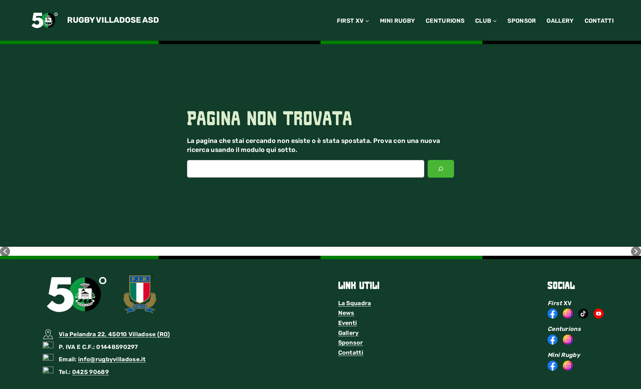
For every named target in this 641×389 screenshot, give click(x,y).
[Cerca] (441, 169)
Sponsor (350, 342)
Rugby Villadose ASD (113, 20)
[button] (5, 251)
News (346, 313)
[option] (83, 251)
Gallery (348, 333)
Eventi (347, 323)
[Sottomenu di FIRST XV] (367, 20)
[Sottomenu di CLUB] (495, 20)
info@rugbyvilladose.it (112, 359)
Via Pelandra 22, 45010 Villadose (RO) (114, 334)
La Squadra (354, 303)
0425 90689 (90, 372)
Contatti (350, 352)
